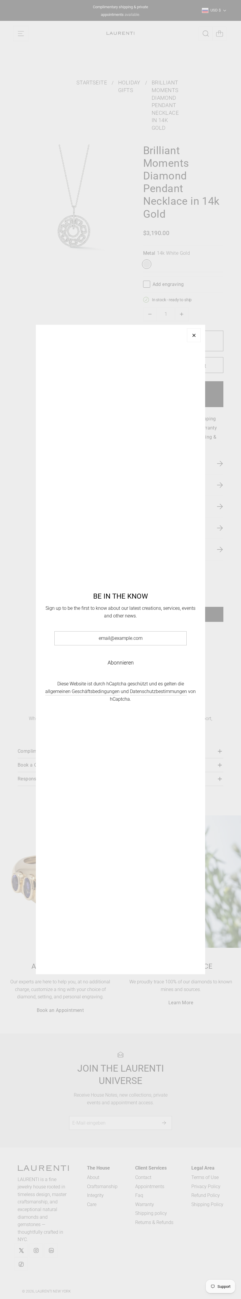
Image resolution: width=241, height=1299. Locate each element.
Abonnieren (121, 663)
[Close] (194, 335)
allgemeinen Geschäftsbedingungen (82, 691)
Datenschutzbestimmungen (158, 691)
